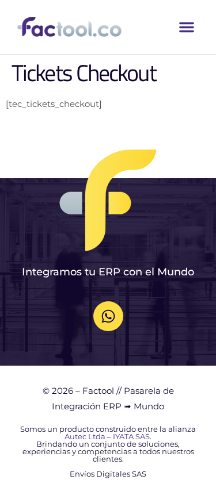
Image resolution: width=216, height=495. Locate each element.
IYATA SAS (131, 436)
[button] (187, 27)
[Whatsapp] (108, 316)
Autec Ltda (85, 436)
